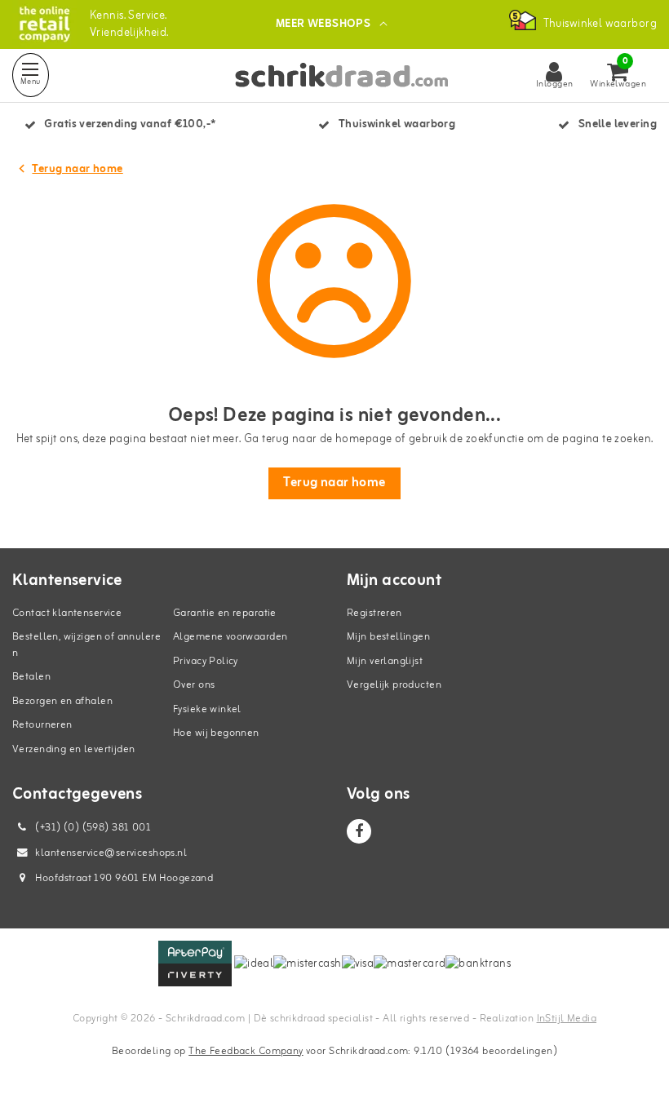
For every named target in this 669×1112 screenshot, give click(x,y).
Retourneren (42, 724)
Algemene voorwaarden (230, 636)
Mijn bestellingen (388, 636)
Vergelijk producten (394, 684)
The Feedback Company (245, 1051)
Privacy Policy (205, 661)
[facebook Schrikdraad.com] (359, 831)
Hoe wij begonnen (216, 733)
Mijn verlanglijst (385, 661)
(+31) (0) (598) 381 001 (92, 827)
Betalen (31, 676)
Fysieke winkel (207, 709)
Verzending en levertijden (73, 749)
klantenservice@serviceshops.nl (111, 853)
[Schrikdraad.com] (44, 24)
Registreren (374, 613)
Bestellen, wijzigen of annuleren (86, 645)
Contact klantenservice (67, 613)
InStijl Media (566, 1018)
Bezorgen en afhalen (62, 701)
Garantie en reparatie (225, 613)
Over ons (194, 684)
